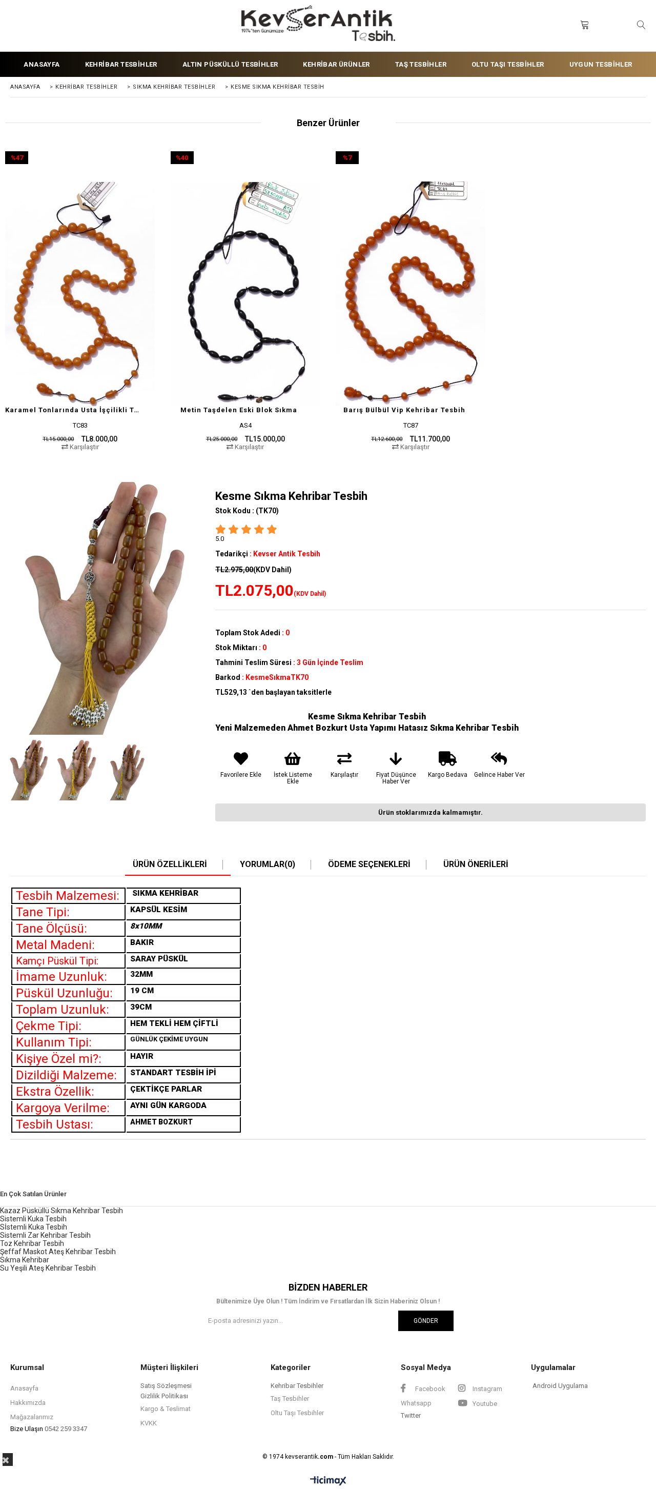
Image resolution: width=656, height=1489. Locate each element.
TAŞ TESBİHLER (420, 64)
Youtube (484, 1403)
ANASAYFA (41, 64)
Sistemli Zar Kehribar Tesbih (45, 1235)
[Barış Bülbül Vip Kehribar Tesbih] (411, 294)
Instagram (486, 1389)
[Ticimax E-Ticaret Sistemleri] (328, 1481)
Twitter (411, 1415)
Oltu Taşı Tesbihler (297, 1413)
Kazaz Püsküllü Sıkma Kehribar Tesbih (61, 1210)
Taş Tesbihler (290, 1398)
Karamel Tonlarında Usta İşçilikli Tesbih (73, 410)
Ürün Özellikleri (170, 864)
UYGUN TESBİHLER (600, 64)
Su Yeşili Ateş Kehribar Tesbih (48, 1268)
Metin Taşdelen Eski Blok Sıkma (238, 410)
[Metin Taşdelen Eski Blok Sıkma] (246, 294)
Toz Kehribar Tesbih (32, 1243)
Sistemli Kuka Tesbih (33, 1219)
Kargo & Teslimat (165, 1409)
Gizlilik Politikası (164, 1396)
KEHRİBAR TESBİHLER (121, 64)
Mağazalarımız (31, 1417)
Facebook (429, 1389)
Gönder (426, 1320)
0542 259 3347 (66, 1429)
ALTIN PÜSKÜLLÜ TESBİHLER (230, 64)
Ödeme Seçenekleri (369, 864)
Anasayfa (24, 1388)
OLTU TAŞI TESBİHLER (507, 64)
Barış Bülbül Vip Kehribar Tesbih (404, 410)
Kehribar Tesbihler (297, 1386)
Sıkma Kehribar (24, 1260)
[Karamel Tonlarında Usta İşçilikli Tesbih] (80, 294)
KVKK (148, 1423)
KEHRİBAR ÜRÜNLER (336, 64)
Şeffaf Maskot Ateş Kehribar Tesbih (58, 1251)
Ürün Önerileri (475, 864)
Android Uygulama (560, 1386)
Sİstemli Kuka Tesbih (33, 1227)
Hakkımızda (28, 1402)
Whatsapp (416, 1403)
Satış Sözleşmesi (166, 1386)
